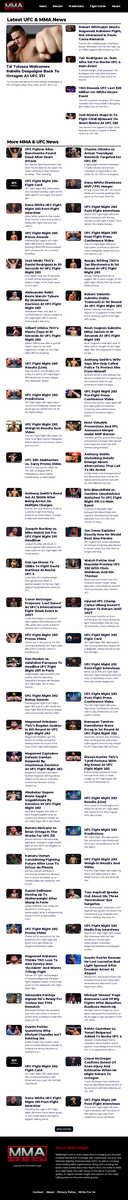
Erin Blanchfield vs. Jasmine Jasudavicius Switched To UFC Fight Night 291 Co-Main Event (103, 497)
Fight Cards (98, 6)
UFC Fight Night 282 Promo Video (41, 931)
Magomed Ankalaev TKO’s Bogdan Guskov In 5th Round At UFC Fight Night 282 (43, 727)
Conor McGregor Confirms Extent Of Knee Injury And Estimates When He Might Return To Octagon (100, 1068)
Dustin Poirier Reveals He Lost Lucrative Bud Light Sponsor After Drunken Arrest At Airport (102, 965)
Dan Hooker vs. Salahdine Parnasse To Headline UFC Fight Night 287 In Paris (43, 664)
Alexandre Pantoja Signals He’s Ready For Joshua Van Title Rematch (43, 1001)
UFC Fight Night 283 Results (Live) (41, 365)
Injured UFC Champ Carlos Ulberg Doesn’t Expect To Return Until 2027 (102, 607)
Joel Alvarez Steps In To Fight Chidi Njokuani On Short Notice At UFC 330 (98, 119)
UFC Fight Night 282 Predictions (100, 832)
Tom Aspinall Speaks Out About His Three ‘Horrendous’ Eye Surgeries (101, 898)
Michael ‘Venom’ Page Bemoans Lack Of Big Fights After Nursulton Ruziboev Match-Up (102, 1001)
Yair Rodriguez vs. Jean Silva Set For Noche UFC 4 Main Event (100, 62)
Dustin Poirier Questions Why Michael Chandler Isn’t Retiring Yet (43, 1032)
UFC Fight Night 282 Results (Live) (100, 800)
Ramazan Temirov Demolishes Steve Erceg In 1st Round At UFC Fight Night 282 (101, 727)
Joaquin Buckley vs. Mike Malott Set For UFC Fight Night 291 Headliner (41, 534)
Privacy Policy (66, 1192)
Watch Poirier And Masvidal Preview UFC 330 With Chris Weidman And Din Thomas (102, 568)
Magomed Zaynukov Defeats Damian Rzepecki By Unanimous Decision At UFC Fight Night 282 (43, 761)
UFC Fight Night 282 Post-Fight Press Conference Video (100, 697)
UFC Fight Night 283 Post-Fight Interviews (102, 209)
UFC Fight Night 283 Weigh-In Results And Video (42, 428)
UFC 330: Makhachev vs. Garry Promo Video (43, 462)
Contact (38, 1192)
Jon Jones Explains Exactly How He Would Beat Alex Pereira (102, 534)
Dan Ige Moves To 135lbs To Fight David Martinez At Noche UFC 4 (42, 568)
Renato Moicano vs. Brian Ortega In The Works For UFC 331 (41, 832)
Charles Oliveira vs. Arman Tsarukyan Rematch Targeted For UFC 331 (102, 155)
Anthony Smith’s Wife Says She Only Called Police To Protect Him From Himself (102, 365)
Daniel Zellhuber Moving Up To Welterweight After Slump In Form (41, 896)
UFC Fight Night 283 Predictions (41, 397)
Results (58, 6)
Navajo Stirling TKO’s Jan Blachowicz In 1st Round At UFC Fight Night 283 (101, 266)
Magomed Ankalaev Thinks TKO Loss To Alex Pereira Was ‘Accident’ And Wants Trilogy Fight (43, 964)
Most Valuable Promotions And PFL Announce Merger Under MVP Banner (101, 428)
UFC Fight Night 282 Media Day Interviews (101, 927)
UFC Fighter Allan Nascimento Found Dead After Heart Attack (40, 155)
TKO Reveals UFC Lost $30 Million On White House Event (100, 92)
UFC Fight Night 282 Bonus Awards (41, 697)
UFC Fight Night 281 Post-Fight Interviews (102, 1102)
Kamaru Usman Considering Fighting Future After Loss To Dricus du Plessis (42, 861)
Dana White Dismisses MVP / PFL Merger (102, 184)
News (43, 6)
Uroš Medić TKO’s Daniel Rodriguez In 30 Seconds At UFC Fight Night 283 (43, 266)
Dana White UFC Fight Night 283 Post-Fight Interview (43, 209)
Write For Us (87, 1192)
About (116, 6)
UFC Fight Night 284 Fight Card (41, 183)
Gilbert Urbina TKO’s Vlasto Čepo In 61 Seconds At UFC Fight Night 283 (43, 333)
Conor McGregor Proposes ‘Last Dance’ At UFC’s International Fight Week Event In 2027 (43, 607)
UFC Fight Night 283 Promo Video (41, 637)
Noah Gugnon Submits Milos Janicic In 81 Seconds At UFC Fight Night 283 (102, 333)
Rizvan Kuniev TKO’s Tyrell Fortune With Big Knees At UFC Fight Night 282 (101, 763)
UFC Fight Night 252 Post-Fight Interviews (102, 666)
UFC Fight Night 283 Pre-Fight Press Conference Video (100, 395)
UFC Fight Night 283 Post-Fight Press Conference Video (100, 236)
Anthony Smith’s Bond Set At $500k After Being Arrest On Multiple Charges (43, 499)
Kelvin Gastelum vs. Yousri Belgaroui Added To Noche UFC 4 (103, 1032)
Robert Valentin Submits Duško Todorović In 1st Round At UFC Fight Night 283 (103, 300)
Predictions (76, 6)
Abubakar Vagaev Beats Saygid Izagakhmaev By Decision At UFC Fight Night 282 (43, 800)
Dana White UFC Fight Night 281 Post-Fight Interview (43, 1102)
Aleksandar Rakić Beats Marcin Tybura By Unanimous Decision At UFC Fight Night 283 (43, 300)
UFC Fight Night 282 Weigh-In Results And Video (102, 863)
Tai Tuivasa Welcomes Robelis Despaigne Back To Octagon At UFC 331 (32, 71)
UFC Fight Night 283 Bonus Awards (41, 235)
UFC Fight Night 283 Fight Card (100, 637)
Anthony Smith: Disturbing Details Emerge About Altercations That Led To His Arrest (102, 462)
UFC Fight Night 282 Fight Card (41, 1068)
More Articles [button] (64, 1129)
